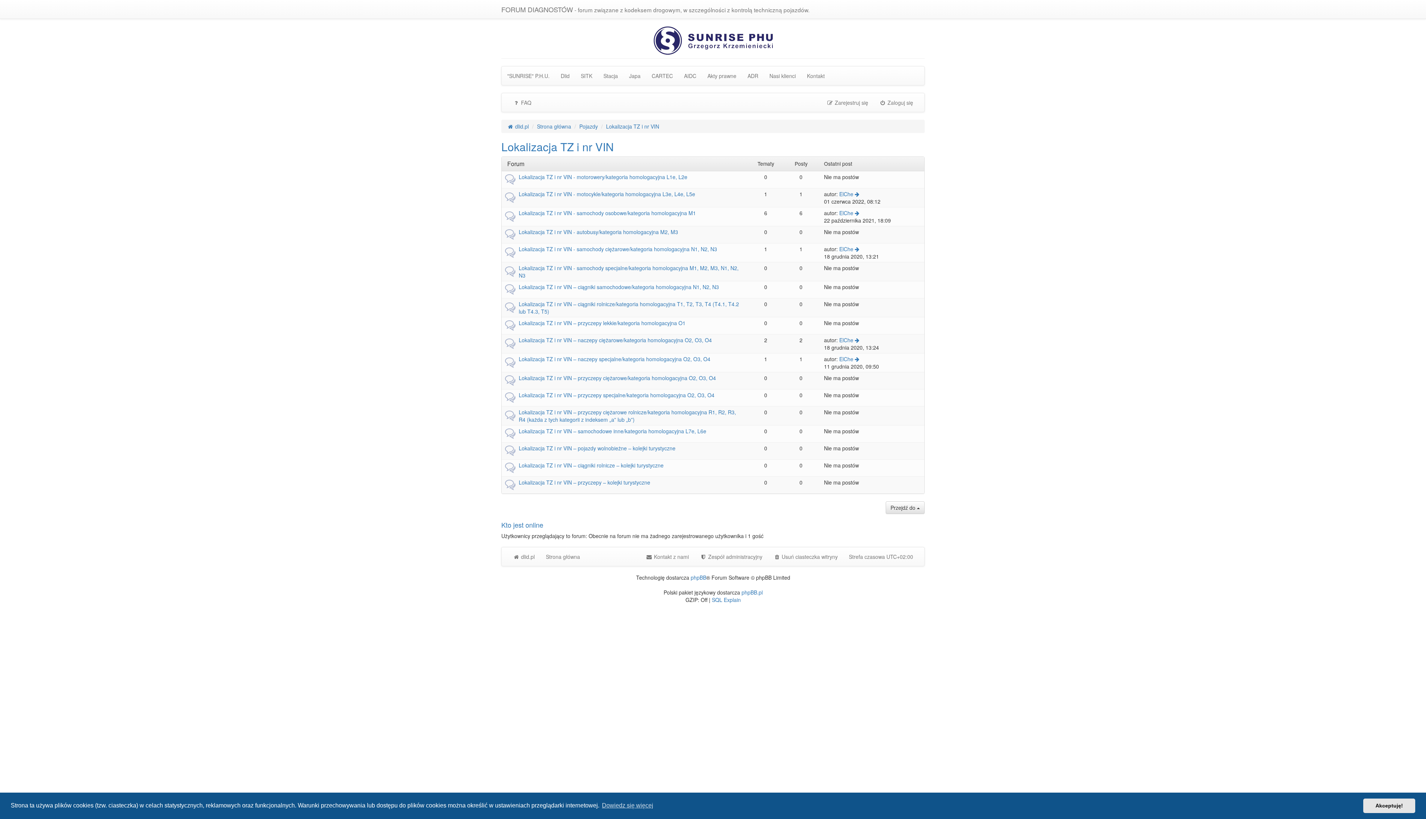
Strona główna (563, 556)
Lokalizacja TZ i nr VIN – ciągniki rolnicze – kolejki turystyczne (591, 465)
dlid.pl (527, 556)
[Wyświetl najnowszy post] (857, 194)
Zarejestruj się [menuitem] (850, 102)
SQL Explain (726, 599)
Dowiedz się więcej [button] (627, 805)
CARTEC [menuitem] (662, 76)
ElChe (846, 194)
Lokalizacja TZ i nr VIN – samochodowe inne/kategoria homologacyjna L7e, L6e (612, 431)
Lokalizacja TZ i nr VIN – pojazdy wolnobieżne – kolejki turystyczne (597, 448)
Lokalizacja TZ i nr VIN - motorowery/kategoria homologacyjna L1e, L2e (603, 177)
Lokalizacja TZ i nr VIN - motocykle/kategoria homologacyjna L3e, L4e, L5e (607, 194)
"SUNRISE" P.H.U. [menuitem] (528, 76)
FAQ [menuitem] (525, 102)
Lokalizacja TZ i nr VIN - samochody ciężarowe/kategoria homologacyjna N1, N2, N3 (618, 249)
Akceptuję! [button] (1389, 806)
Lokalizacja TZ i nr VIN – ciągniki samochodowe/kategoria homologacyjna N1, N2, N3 (619, 287)
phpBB (698, 577)
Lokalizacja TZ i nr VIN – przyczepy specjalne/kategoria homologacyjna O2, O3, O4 (616, 395)
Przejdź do (904, 507)
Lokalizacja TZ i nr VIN (557, 147)
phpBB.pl (752, 592)
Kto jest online (522, 525)
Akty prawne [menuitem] (721, 76)
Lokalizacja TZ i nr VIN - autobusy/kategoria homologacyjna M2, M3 (598, 232)
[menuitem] (731, 556)
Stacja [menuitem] (610, 76)
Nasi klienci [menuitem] (782, 76)
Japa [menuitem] (635, 76)
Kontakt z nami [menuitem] (670, 556)
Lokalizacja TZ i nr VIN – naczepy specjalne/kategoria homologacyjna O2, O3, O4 (614, 359)
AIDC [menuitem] (690, 76)
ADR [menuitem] (753, 76)
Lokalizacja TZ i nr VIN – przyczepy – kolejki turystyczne (584, 482)
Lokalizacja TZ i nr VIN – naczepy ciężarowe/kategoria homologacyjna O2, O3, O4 (615, 340)
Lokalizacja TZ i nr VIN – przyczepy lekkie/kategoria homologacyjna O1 (602, 323)
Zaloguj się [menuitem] (899, 102)
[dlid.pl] (713, 39)
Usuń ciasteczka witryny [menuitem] (809, 556)
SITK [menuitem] (586, 76)
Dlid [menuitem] (565, 76)
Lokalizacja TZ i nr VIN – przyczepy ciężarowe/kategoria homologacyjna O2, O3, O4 (617, 378)
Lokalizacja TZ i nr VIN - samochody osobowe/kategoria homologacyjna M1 (607, 213)
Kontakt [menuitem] (816, 76)
